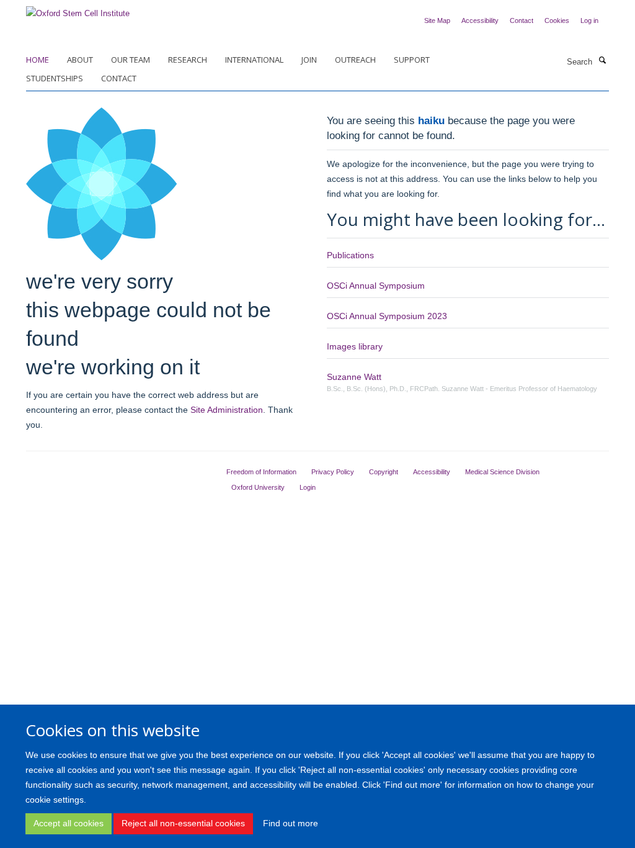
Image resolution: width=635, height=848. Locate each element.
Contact (521, 20)
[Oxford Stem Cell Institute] (78, 9)
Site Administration (226, 410)
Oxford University (258, 487)
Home (37, 59)
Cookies (556, 20)
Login (308, 487)
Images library (355, 346)
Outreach (355, 59)
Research (187, 59)
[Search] (602, 61)
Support (412, 59)
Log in (589, 20)
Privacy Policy (332, 472)
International (254, 59)
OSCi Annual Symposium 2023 (387, 316)
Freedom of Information (261, 472)
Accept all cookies (68, 823)
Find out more (290, 823)
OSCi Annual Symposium (376, 286)
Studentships (54, 78)
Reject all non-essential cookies (183, 823)
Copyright (383, 472)
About (80, 59)
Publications (350, 255)
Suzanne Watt (354, 377)
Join (309, 59)
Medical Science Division (502, 472)
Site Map (437, 20)
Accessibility (480, 20)
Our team (130, 59)
